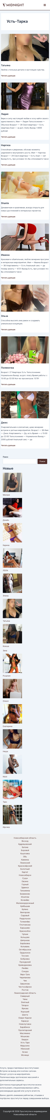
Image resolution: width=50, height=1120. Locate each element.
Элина (5, 596)
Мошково (25, 1036)
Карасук (25, 1021)
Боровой (25, 850)
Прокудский (25, 962)
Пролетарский (25, 1030)
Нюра (5, 751)
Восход (25, 841)
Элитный (25, 1002)
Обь (25, 856)
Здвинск (25, 887)
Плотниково (25, 925)
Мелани (6, 495)
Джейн (6, 520)
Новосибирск (25, 875)
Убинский (25, 1049)
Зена (5, 650)
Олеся (5, 701)
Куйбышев (25, 906)
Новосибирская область (25, 838)
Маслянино (25, 1033)
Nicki (5, 777)
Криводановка (25, 965)
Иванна (5, 254)
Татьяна (5, 65)
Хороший (25, 1012)
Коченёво (25, 900)
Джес (4, 422)
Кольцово (25, 937)
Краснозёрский (25, 866)
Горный (25, 884)
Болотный (25, 869)
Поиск (5, 457)
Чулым (25, 934)
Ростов (25, 990)
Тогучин (25, 956)
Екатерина (7, 726)
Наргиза (5, 145)
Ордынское (25, 953)
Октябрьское (25, 949)
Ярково (25, 1008)
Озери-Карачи (25, 1018)
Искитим (25, 897)
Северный (25, 996)
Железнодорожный (25, 903)
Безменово (25, 894)
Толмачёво (25, 922)
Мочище (25, 1055)
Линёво (25, 968)
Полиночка (7, 367)
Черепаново (25, 977)
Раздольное (25, 918)
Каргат (25, 872)
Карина (6, 545)
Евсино (25, 881)
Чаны (25, 999)
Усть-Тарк (25, 1042)
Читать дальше (8, 75)
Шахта (25, 1015)
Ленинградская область (25, 993)
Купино (25, 909)
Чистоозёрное (25, 987)
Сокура (25, 971)
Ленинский (25, 863)
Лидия (4, 114)
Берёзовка (25, 943)
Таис (5, 802)
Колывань (25, 946)
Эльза (4, 315)
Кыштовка (25, 853)
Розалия (6, 676)
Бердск (25, 1039)
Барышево (25, 928)
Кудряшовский (25, 844)
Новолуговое (25, 1024)
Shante (5, 203)
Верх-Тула (25, 974)
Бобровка (25, 959)
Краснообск (25, 931)
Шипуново (25, 940)
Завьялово (25, 984)
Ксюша (6, 646)
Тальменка (25, 890)
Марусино (25, 1046)
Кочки (25, 1052)
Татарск (25, 1005)
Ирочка (6, 827)
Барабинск (25, 1027)
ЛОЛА (5, 570)
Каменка (25, 860)
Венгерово (25, 912)
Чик (25, 981)
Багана (25, 847)
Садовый (25, 915)
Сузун (25, 878)
